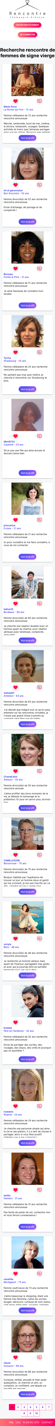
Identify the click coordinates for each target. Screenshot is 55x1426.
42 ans (30, 1030)
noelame (8, 1111)
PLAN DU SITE (31, 1422)
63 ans (19, 695)
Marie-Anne (10, 106)
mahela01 (9, 692)
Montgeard (10, 1282)
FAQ (11, 1422)
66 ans (19, 1365)
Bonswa (8, 274)
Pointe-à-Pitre (11, 277)
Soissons (8, 1365)
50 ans (19, 779)
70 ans (22, 863)
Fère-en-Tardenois (14, 1030)
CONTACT (47, 1422)
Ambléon (8, 695)
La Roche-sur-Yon (13, 109)
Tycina (7, 357)
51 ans (25, 277)
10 (36, 1413)
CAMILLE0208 (12, 860)
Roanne (8, 1114)
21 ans (17, 528)
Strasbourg (10, 360)
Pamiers (8, 1198)
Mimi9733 (9, 441)
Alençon (8, 779)
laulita (7, 1195)
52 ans (25, 193)
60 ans (20, 612)
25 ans (22, 360)
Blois (6, 947)
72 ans (29, 109)
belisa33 (8, 609)
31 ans (18, 1198)
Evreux (7, 528)
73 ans (22, 1282)
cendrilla (8, 1279)
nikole (7, 1362)
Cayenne (8, 444)
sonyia (7, 944)
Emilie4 (8, 1027)
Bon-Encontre (11, 193)
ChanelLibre (10, 776)
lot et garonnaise (13, 190)
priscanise (9, 525)
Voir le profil (27, 137)
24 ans (18, 1114)
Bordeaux (9, 612)
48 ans (15, 947)
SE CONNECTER (27, 35)
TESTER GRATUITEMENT (27, 25)
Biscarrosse (10, 863)
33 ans (19, 444)
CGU (18, 1422)
